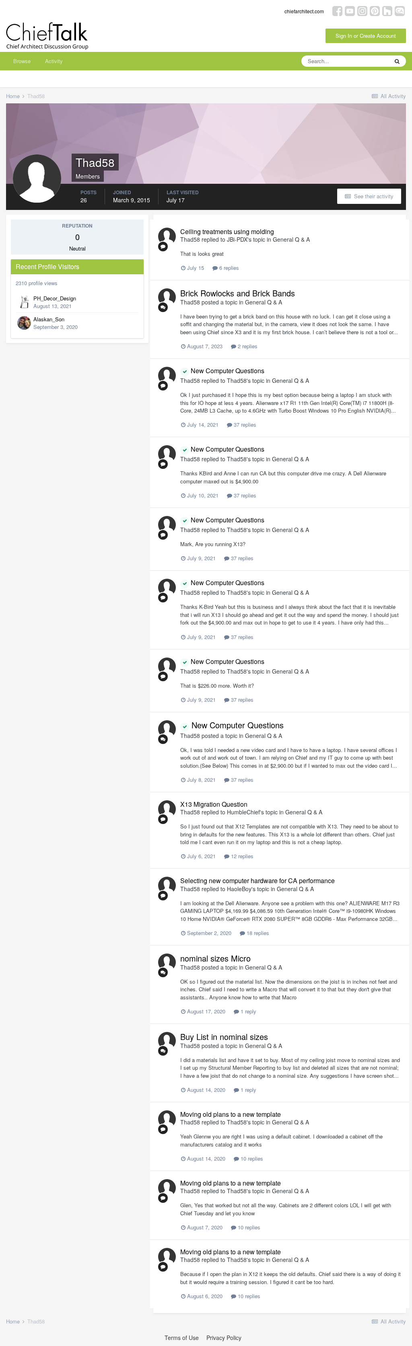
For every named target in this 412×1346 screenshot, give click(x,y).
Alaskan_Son (48, 319)
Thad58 (190, 239)
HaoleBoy (239, 889)
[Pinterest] (375, 10)
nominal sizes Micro (215, 958)
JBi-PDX (237, 239)
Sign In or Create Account (366, 35)
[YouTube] (350, 10)
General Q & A (291, 239)
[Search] (397, 61)
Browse (22, 61)
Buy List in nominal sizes (224, 1036)
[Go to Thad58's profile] (167, 236)
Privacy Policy (223, 1338)
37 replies (244, 424)
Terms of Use (182, 1338)
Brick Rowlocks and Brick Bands (237, 293)
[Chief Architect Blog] (400, 10)
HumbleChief (243, 812)
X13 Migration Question (213, 804)
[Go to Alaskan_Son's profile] (24, 323)
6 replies (228, 267)
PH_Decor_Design (54, 298)
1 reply (247, 1011)
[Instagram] (362, 10)
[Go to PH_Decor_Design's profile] (24, 302)
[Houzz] (387, 10)
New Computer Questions (226, 370)
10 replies (251, 1158)
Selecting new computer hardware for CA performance (257, 880)
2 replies (247, 346)
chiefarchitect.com (304, 11)
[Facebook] (337, 10)
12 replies (241, 856)
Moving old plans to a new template (230, 1114)
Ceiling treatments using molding (227, 231)
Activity (54, 61)
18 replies (257, 933)
